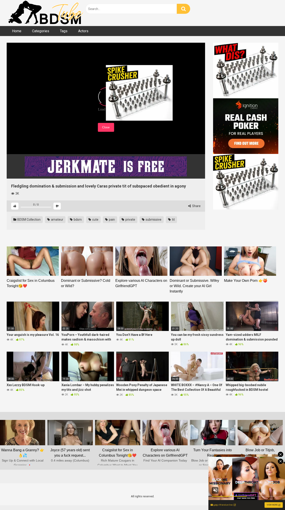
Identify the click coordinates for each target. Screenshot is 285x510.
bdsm (77, 219)
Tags (63, 31)
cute (95, 219)
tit (173, 219)
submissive (153, 219)
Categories (40, 31)
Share (196, 206)
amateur (56, 219)
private (130, 219)
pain (111, 219)
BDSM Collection (29, 219)
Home (16, 31)
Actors (83, 31)
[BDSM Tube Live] (46, 13)
